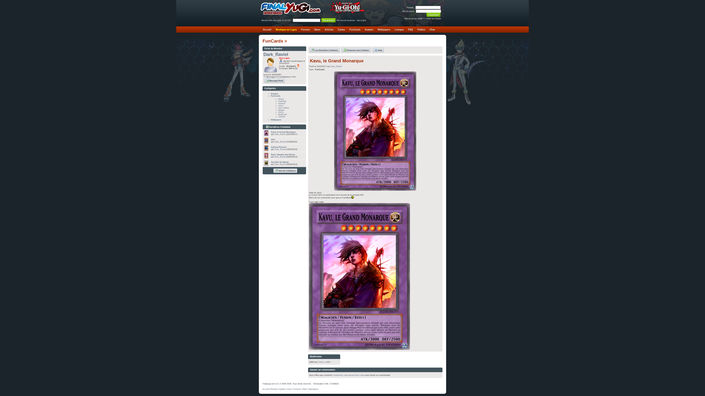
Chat (432, 29)
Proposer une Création (358, 50)
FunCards (354, 29)
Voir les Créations (287, 171)
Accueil (267, 29)
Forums (305, 29)
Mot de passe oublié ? (414, 18)
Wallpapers (384, 29)
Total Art (281, 116)
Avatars (369, 29)
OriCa (280, 112)
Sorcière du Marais (280, 162)
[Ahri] (266, 142)
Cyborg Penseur (279, 147)
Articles (329, 29)
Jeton (280, 105)
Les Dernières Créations (326, 50)
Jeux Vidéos (283, 108)
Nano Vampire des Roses (283, 154)
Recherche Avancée (346, 20)
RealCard (282, 114)
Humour (281, 103)
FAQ (410, 29)
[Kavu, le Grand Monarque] (266, 135)
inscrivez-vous (358, 375)
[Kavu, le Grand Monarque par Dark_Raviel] (375, 189)
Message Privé (276, 81)
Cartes (341, 29)
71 (264, 77)
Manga (281, 110)
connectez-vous (341, 375)
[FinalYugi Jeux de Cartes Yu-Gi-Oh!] (313, 14)
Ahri (273, 139)
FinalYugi (282, 101)
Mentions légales (278, 389)
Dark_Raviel (275, 54)
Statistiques (313, 389)
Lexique (399, 29)
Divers (281, 99)
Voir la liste (361, 20)
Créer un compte (433, 18)
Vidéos (421, 29)
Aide (380, 50)
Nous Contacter (294, 389)
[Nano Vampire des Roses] (266, 157)
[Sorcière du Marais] (266, 165)
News (317, 29)
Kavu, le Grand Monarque (283, 132)
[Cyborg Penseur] (266, 150)
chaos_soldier (324, 362)
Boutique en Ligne (286, 29)
